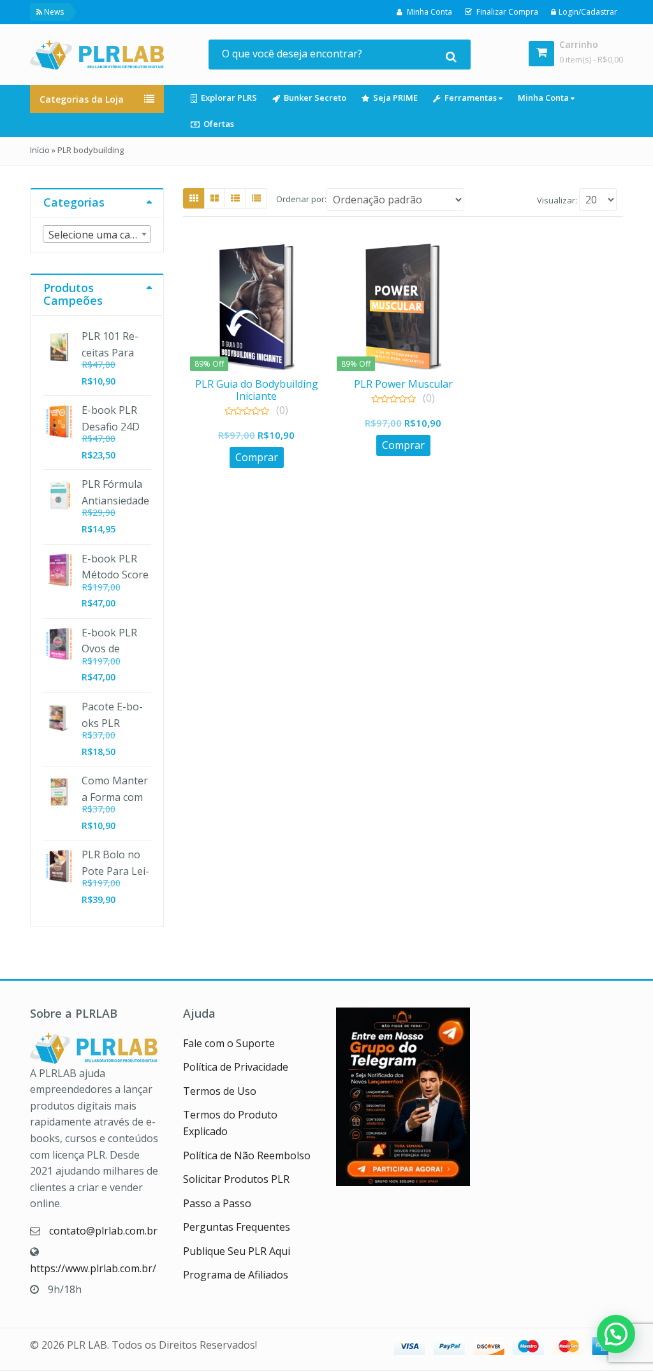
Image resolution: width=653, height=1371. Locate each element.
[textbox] (96, 235)
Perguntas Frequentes (236, 1227)
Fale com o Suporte (229, 1043)
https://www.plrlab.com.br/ (93, 1268)
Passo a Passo (217, 1203)
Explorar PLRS (229, 97)
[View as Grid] (194, 198)
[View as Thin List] (256, 198)
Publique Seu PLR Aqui (236, 1251)
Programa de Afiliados (235, 1275)
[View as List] (235, 198)
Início (40, 150)
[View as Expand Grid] (214, 198)
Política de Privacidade (235, 1067)
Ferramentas (471, 97)
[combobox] (97, 234)
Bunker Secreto (315, 97)
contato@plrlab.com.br (103, 1231)
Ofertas (218, 123)
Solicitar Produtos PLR (236, 1179)
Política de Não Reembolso (247, 1155)
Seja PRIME (395, 97)
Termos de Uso (219, 1091)
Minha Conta (544, 97)
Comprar (256, 457)
